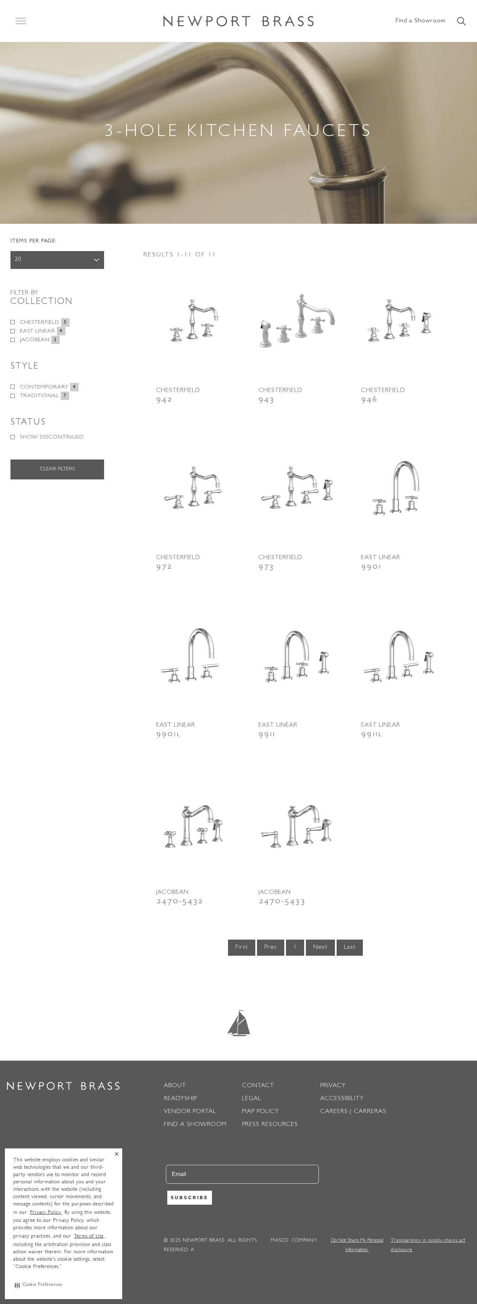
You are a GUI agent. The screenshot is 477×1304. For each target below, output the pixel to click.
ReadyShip (180, 1099)
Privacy (333, 1086)
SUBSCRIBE (189, 1197)
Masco (279, 1240)
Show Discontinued (52, 437)
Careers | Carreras (353, 1112)
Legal (251, 1099)
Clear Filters (57, 469)
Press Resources (270, 1125)
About (175, 1086)
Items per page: (33, 241)
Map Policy (260, 1112)
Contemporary (48, 387)
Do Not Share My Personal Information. (357, 1245)
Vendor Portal (190, 1112)
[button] (38, 1285)
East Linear (41, 331)
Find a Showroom (421, 21)
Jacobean (38, 340)
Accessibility (342, 1099)
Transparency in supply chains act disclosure (428, 1245)
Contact (258, 1086)
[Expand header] (21, 21)
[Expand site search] (461, 21)
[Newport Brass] (238, 21)
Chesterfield (43, 323)
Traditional (43, 396)
